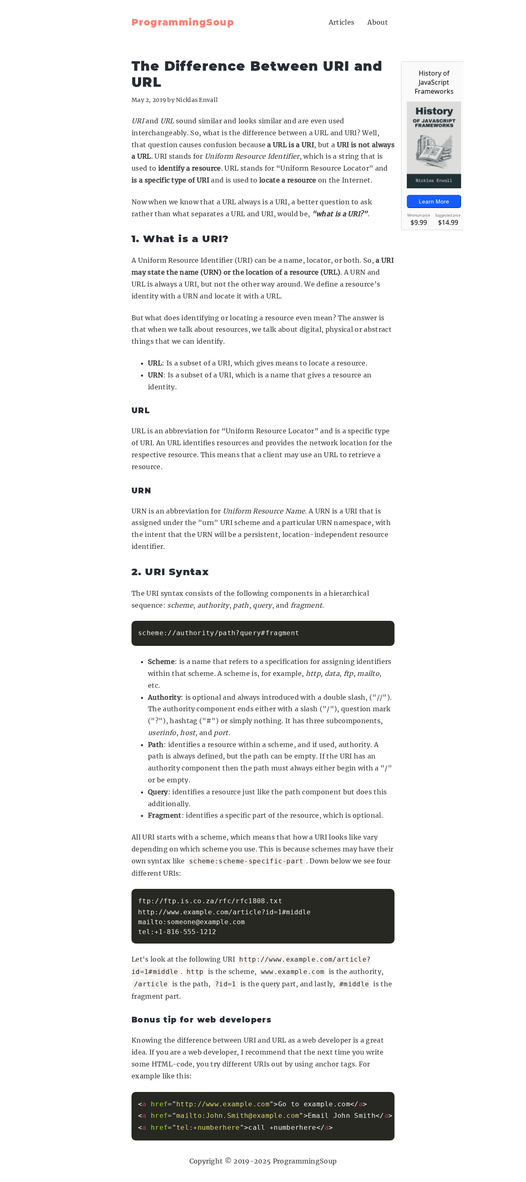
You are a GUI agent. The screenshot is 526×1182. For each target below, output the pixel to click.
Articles (342, 22)
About (377, 22)
